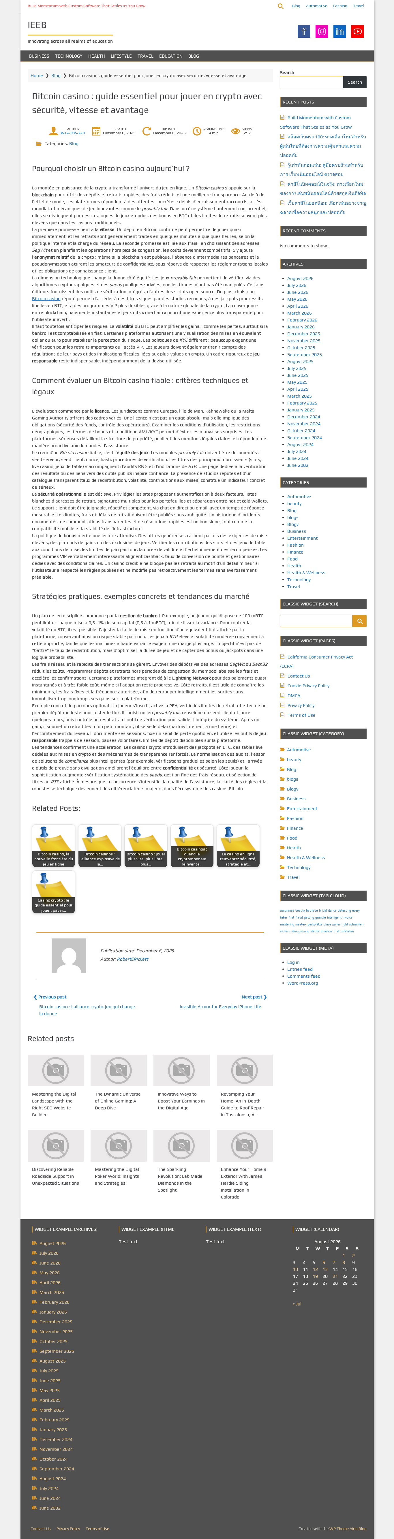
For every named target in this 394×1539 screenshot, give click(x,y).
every (356, 910)
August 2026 (300, 278)
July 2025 (296, 368)
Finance (295, 552)
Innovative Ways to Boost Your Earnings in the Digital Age (181, 1101)
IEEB (37, 24)
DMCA (294, 695)
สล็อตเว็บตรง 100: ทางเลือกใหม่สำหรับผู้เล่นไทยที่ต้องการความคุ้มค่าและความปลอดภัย (323, 146)
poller (336, 924)
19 (315, 1276)
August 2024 (300, 444)
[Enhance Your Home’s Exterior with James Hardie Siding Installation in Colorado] (245, 1146)
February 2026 (302, 320)
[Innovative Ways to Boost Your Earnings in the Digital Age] (181, 1070)
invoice (347, 917)
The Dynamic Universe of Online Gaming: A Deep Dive (118, 1101)
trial (336, 931)
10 (295, 1269)
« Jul (297, 1304)
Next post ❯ (254, 997)
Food (292, 559)
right (345, 924)
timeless (326, 931)
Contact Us (299, 676)
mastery (301, 924)
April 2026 (297, 306)
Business (39, 56)
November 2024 (303, 423)
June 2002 (297, 465)
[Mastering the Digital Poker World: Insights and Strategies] (119, 1146)
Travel (358, 5)
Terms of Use (302, 715)
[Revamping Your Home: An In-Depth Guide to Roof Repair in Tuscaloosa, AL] (245, 1070)
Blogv (293, 524)
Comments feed (303, 976)
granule (320, 917)
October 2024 (301, 430)
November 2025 (303, 340)
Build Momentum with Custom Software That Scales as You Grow (86, 5)
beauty (294, 503)
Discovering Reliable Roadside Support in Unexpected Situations (55, 1176)
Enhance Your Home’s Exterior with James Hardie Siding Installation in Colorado (243, 1183)
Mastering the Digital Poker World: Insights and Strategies (117, 1176)
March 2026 (299, 313)
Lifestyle (121, 56)
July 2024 (296, 451)
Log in (293, 962)
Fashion (340, 5)
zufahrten (347, 931)
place (327, 924)
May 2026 (297, 299)
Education (171, 56)
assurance (287, 910)
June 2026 (297, 292)
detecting (344, 910)
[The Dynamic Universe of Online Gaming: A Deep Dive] (119, 1070)
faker (283, 917)
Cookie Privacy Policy (308, 685)
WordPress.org (302, 983)
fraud (299, 917)
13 (325, 1269)
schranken (356, 924)
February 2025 (302, 403)
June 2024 (297, 458)
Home (37, 75)
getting (309, 917)
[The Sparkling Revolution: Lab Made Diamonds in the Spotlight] (181, 1146)
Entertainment (302, 538)
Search (287, 72)
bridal (323, 910)
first (291, 917)
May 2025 (297, 382)
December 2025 (303, 333)
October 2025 (301, 347)
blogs (293, 517)
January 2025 (301, 410)
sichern (285, 931)
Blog (296, 5)
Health (96, 56)
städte (314, 931)
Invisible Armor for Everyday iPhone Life (220, 1006)
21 (335, 1276)
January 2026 (301, 327)
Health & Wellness (306, 572)
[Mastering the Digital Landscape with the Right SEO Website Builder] (56, 1070)
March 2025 (299, 396)
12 (315, 1269)
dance (332, 910)
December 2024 (303, 416)
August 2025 (300, 361)
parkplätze (315, 924)
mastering (287, 924)
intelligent (334, 917)
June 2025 (297, 375)
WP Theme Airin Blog (348, 1528)
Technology (68, 56)
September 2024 (304, 437)
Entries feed (300, 969)
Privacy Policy (301, 705)
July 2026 (296, 285)
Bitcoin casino (46, 298)
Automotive (316, 5)
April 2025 (297, 389)
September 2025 (304, 354)
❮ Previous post (49, 997)
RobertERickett (73, 133)
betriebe (312, 910)
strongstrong (300, 931)
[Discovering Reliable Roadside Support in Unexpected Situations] (56, 1146)
